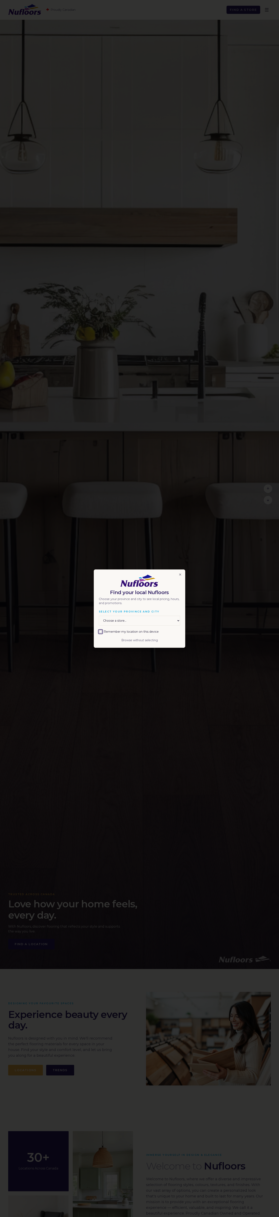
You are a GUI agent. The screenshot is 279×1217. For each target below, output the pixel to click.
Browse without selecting (139, 640)
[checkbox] (100, 631)
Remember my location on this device (131, 631)
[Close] (180, 574)
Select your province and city (129, 611)
